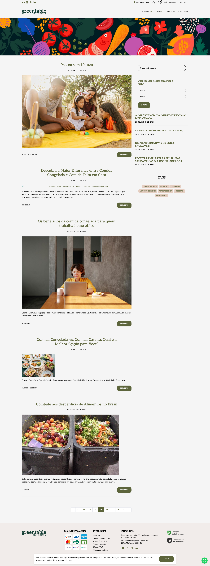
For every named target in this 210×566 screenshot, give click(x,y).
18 (113, 510)
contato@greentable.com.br (137, 541)
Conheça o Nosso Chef (101, 538)
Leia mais (124, 155)
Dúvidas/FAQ (98, 547)
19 (118, 510)
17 (107, 510)
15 (95, 510)
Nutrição (164, 186)
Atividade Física (165, 191)
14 (90, 510)
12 (78, 510)
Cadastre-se (172, 3)
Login (185, 3)
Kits (159, 11)
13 (84, 510)
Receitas (179, 191)
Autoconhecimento (148, 191)
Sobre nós (96, 535)
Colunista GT (161, 195)
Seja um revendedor (100, 550)
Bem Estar (176, 186)
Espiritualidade (150, 186)
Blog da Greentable (100, 541)
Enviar (144, 105)
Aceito (166, 559)
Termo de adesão (99, 544)
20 (124, 510)
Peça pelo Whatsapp (177, 11)
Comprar (146, 11)
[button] (204, 561)
